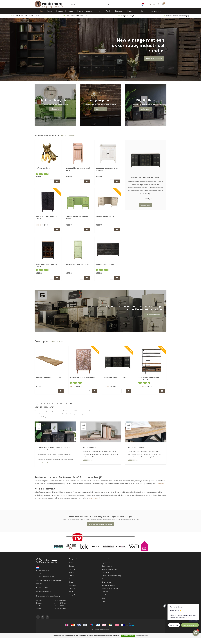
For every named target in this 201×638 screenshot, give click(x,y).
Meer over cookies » (142, 635)
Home (42, 11)
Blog (103, 598)
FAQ (103, 601)
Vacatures (105, 595)
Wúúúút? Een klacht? (108, 585)
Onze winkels (106, 582)
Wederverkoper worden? (110, 588)
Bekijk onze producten (154, 59)
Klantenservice (155, 11)
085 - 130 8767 (44, 587)
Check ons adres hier (153, 314)
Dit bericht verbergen (128, 635)
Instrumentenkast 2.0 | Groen (78, 264)
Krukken (80, 11)
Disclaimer (105, 572)
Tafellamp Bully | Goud (44, 168)
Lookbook (72, 588)
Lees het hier (100, 109)
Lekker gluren (145, 109)
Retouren (105, 591)
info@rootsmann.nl (45, 592)
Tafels (108, 11)
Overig (99, 11)
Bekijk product (145, 205)
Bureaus (59, 11)
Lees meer (42, 463)
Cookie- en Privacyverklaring (111, 575)
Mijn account (106, 563)
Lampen (89, 11)
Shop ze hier (55, 109)
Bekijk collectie (68, 136)
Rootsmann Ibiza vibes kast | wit (83, 377)
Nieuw (130, 11)
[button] (1, 49)
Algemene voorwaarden (110, 569)
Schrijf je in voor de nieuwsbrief (101, 524)
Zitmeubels (119, 11)
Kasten (49, 11)
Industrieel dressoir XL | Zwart (145, 177)
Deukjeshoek (142, 11)
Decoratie (69, 11)
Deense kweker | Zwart (105, 264)
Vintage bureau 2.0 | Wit (105, 216)
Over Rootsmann (107, 566)
